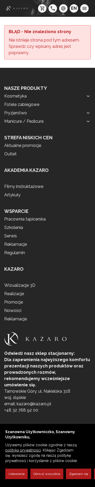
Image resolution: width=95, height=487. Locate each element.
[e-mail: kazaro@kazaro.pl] (63, 8)
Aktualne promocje (22, 145)
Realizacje (14, 293)
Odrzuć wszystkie (47, 474)
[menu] (84, 8)
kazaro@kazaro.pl (34, 403)
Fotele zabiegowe (21, 104)
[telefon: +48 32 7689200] (53, 8)
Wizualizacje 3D (19, 285)
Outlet (10, 153)
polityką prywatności (23, 450)
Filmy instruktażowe (23, 186)
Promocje (13, 302)
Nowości (12, 310)
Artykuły (12, 194)
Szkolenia (13, 227)
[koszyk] (42, 8)
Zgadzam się (78, 474)
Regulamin (14, 252)
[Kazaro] (17, 8)
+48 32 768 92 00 (21, 410)
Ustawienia (16, 474)
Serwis (10, 235)
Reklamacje (15, 244)
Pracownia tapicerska (25, 219)
